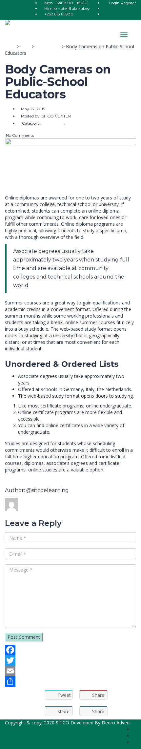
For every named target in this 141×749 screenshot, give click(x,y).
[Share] (70, 681)
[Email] (70, 671)
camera (13, 479)
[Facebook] (70, 650)
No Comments (19, 135)
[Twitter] (70, 660)
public (28, 479)
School (43, 479)
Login (115, 2)
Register (128, 2)
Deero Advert (116, 722)
